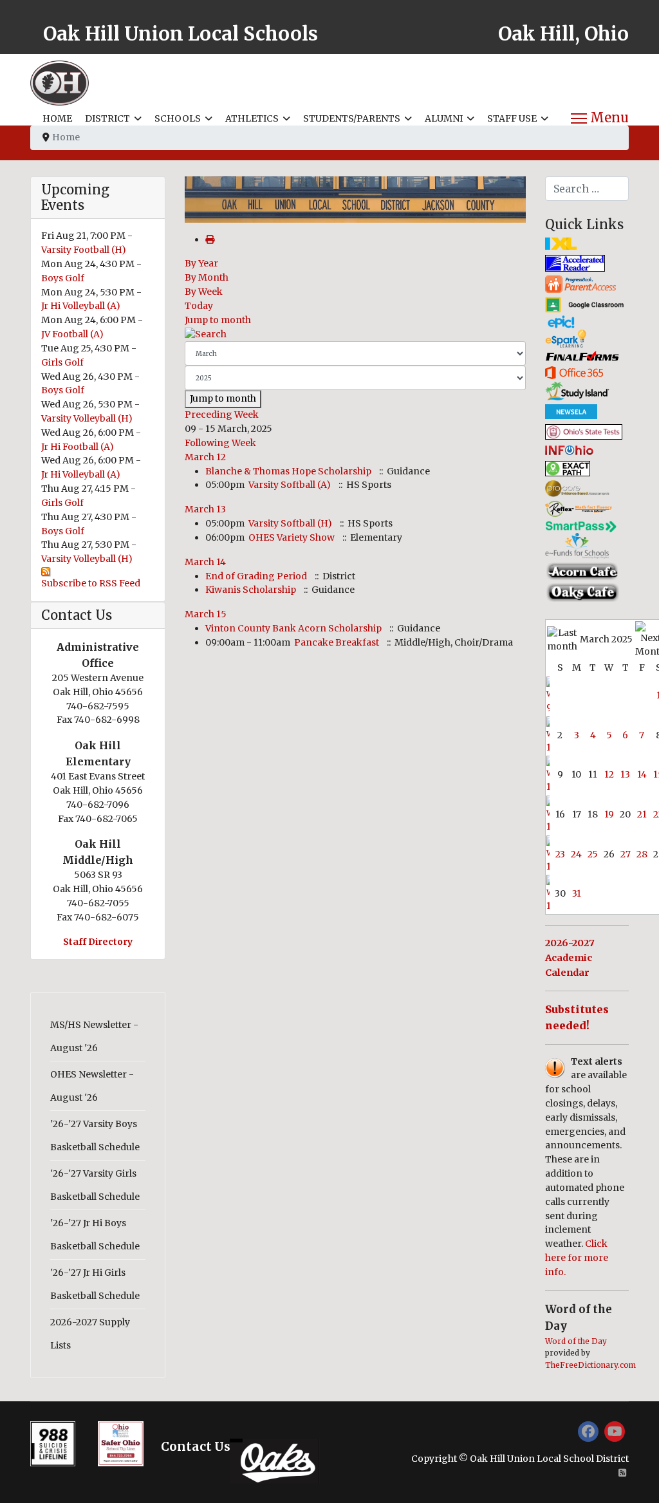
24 (576, 854)
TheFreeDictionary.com (590, 1365)
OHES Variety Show (291, 537)
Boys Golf (62, 278)
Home (57, 118)
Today (199, 306)
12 (609, 774)
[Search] (355, 335)
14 (642, 774)
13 (625, 774)
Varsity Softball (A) (289, 484)
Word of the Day (576, 1341)
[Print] (209, 239)
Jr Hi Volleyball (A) (80, 306)
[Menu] (600, 118)
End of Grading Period (256, 576)
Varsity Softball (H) (290, 523)
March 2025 (606, 639)
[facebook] (588, 1431)
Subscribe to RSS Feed (90, 583)
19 (609, 814)
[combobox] (587, 188)
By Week (204, 291)
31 (576, 893)
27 (625, 854)
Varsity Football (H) (83, 250)
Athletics (252, 118)
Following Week (220, 443)
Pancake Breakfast (336, 642)
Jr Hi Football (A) (77, 447)
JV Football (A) (72, 334)
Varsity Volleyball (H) (87, 418)
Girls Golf (62, 362)
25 (593, 854)
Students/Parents (351, 118)
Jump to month (218, 320)
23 (560, 854)
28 (641, 854)
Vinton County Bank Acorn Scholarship (293, 628)
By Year (201, 263)
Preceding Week (222, 414)
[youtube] (614, 1431)
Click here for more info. (576, 1258)
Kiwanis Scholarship (250, 589)
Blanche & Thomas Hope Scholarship (288, 471)
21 (642, 814)
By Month (206, 277)
